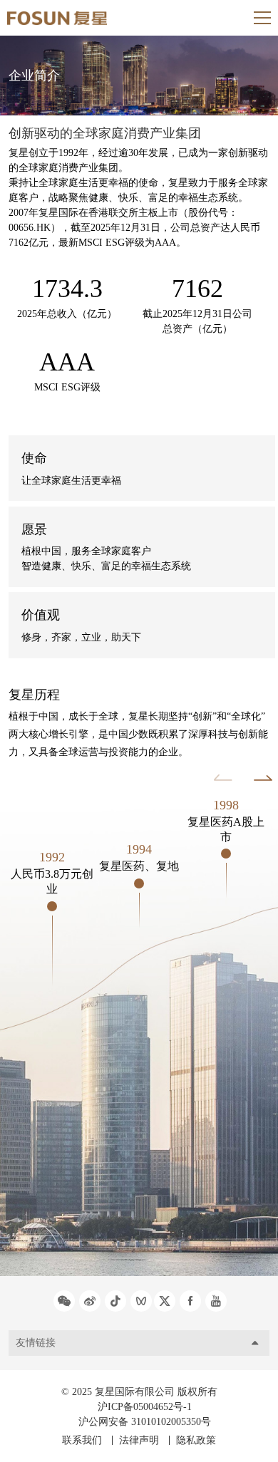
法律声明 (139, 1440)
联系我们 (82, 1440)
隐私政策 (196, 1440)
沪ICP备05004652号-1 (145, 1406)
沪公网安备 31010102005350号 (144, 1421)
